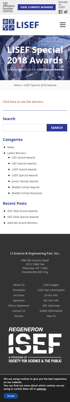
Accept (10, 395)
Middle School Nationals (27, 193)
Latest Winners (16, 153)
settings (41, 389)
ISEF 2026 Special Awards (23, 217)
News (10, 147)
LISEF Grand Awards (24, 169)
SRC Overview (51, 305)
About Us (19, 285)
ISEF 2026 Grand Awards (22, 211)
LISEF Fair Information (51, 290)
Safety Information (51, 311)
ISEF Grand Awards (23, 157)
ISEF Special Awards (24, 163)
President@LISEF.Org (35, 272)
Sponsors (19, 300)
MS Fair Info (51, 300)
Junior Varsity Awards (25, 181)
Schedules (19, 290)
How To (51, 316)
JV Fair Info (51, 295)
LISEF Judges (51, 285)
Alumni (18, 316)
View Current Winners (36, 7)
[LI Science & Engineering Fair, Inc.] (21, 25)
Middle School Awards (26, 187)
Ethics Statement (18, 305)
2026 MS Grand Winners (22, 223)
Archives (19, 295)
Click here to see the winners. (23, 102)
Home (17, 85)
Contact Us (19, 311)
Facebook (60, 12)
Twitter (66, 12)
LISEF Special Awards (50, 69)
